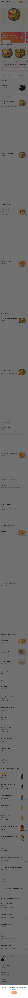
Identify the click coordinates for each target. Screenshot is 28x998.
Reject (14, 995)
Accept (14, 992)
